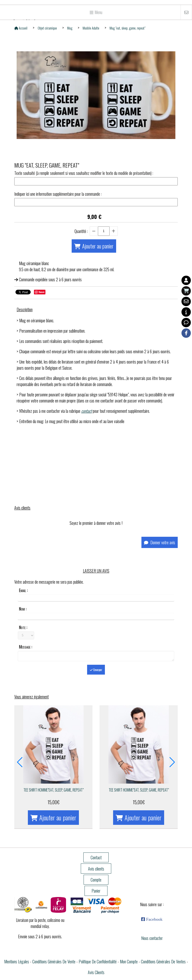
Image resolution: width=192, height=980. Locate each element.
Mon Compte (129, 961)
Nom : (22, 609)
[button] (20, 762)
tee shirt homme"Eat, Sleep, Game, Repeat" (53, 790)
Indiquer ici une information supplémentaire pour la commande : (58, 194)
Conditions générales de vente (53, 961)
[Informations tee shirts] (186, 312)
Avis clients (96, 972)
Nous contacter (152, 938)
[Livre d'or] (186, 322)
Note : (23, 627)
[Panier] (186, 291)
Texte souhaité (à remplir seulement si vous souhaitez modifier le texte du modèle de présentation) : (83, 173)
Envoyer (97, 669)
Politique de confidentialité (98, 961)
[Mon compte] (186, 280)
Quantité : (81, 231)
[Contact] (186, 301)
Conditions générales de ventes (163, 961)
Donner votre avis (162, 542)
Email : (23, 590)
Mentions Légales (16, 961)
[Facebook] (186, 333)
